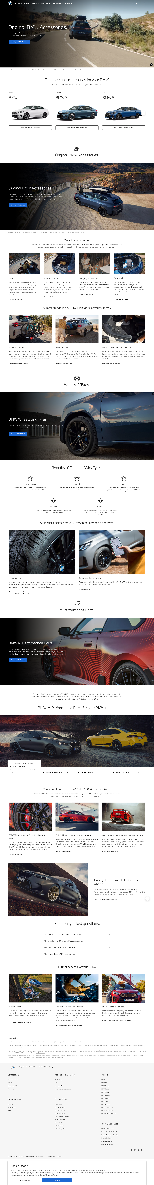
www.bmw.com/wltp (40, 1052)
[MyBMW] (133, 3)
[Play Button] (151, 64)
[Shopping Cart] (137, 3)
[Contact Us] (147, 898)
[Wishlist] (141, 3)
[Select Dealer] (144, 3)
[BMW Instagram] (135, 1150)
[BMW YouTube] (138, 1150)
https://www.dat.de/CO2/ (57, 1057)
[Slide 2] (78, 134)
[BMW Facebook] (131, 1150)
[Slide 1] (76, 134)
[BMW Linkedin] (142, 1150)
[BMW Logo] (10, 3)
